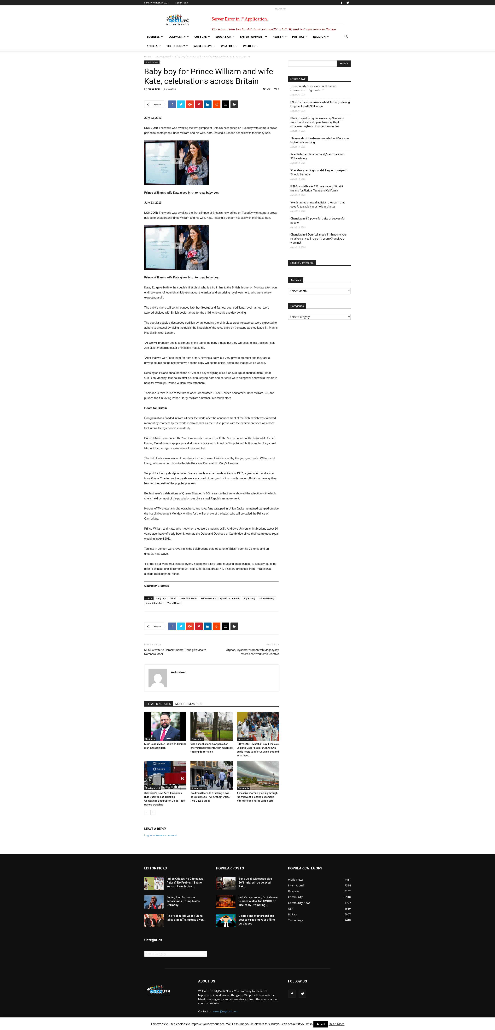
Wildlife (249, 46)
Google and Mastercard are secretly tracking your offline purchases (257, 919)
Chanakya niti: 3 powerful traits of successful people (317, 220)
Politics (298, 36)
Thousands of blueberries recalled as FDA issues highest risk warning (319, 140)
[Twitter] (348, 2)
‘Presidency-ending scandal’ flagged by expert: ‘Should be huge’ (318, 172)
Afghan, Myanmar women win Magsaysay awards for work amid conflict (252, 652)
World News (203, 46)
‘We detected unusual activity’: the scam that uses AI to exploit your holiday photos (317, 204)
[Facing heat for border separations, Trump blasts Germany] (154, 902)
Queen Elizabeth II (229, 598)
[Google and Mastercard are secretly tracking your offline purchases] (226, 920)
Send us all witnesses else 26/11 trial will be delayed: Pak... (255, 882)
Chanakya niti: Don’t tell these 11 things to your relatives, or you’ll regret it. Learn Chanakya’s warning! (318, 238)
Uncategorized (163, 56)
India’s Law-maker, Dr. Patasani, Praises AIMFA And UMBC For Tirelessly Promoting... (258, 901)
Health (278, 36)
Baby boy (161, 598)
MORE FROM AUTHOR (188, 703)
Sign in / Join (181, 2)
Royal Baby (249, 598)
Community (177, 36)
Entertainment (252, 36)
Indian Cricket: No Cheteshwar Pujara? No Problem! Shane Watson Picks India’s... (186, 882)
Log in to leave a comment (160, 835)
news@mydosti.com (225, 1011)
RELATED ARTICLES (159, 703)
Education (223, 36)
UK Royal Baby (267, 598)
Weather (227, 46)
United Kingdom (154, 602)
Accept (321, 1024)
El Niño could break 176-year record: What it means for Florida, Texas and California (316, 188)
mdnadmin (154, 88)
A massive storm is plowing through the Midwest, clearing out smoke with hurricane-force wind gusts (257, 797)
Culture (200, 36)
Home (147, 56)
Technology (175, 46)
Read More (337, 1024)
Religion (319, 36)
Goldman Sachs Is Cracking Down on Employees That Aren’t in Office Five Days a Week (210, 797)
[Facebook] (341, 2)
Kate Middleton (189, 598)
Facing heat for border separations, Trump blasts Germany (183, 901)
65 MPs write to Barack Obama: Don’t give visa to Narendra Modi (175, 652)
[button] (346, 37)
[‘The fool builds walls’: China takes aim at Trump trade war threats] (154, 920)
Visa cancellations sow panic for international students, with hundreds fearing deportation (211, 748)
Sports (152, 46)
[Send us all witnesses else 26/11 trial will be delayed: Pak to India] (226, 883)
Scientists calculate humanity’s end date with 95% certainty (317, 156)
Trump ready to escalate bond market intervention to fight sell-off (313, 88)
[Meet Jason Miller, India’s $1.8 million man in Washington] (165, 726)
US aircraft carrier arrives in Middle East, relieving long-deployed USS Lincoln (320, 104)
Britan (173, 598)
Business (153, 36)
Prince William (208, 598)
